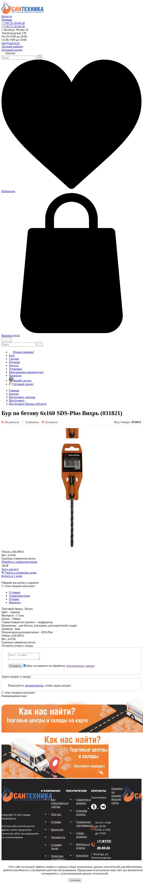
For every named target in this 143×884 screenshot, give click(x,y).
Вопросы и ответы (83, 846)
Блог (12, 355)
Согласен (75, 880)
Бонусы (14, 365)
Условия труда (56, 846)
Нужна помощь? (23, 352)
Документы (58, 837)
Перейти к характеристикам (19, 561)
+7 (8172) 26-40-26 (13, 23)
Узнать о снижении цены (20, 572)
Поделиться (51, 421)
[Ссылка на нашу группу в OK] (94, 808)
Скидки (14, 358)
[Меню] (6, 339)
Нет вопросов (12, 421)
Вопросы (14, 602)
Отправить (15, 666)
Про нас (56, 814)
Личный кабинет (12, 46)
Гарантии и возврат (83, 801)
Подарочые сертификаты (84, 823)
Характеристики (19, 595)
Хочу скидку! (10, 569)
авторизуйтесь (34, 685)
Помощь (6, 19)
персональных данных (80, 665)
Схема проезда (81, 834)
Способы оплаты (81, 812)
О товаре (14, 592)
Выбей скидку (22, 380)
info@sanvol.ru (10, 43)
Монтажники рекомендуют (26, 372)
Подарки (14, 362)
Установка (15, 368)
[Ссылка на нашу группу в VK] (103, 808)
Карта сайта (131, 45)
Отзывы (14, 599)
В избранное (32, 421)
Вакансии (15, 375)
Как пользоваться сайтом (60, 803)
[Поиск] (40, 57)
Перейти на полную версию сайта (117, 795)
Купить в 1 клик (11, 576)
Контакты (82, 855)
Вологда (6, 16)
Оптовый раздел (11, 49)
